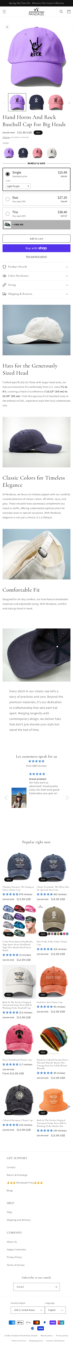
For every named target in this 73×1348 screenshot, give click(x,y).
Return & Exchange (17, 1174)
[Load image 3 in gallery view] (56, 102)
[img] (37, 761)
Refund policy (47, 1335)
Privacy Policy (14, 1257)
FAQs (9, 1212)
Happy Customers (16, 1249)
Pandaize (15, 1335)
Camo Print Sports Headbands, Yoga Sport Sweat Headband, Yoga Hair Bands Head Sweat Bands (18, 946)
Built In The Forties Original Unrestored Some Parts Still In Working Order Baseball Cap (17, 1005)
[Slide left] (3, 103)
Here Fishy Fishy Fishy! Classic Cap (52, 943)
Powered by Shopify (29, 1335)
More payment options (36, 256)
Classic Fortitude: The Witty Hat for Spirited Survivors (53, 888)
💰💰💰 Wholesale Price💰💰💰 (25, 1182)
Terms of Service (16, 1265)
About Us (12, 1241)
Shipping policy (36, 1340)
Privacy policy (62, 1335)
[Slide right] (69, 103)
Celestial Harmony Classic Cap (18, 1120)
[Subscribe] (56, 1287)
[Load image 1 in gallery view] (17, 102)
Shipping (6, 137)
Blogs (10, 1190)
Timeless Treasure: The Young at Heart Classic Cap (18, 888)
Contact (11, 1167)
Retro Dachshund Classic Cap (17, 1059)
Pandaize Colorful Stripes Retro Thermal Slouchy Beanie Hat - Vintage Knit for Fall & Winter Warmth (52, 1064)
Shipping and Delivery (19, 1219)
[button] (4, 11)
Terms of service (19, 1340)
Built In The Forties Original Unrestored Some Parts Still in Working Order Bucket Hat (51, 1123)
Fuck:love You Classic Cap (49, 1002)
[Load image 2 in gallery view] (36, 102)
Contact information (55, 1340)
